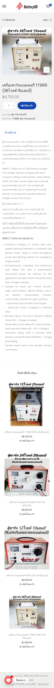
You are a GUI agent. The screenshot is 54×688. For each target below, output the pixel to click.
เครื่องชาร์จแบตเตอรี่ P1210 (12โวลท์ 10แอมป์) (27, 575)
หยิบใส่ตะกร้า (27, 105)
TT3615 (15, 118)
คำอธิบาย (10, 132)
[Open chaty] (8, 680)
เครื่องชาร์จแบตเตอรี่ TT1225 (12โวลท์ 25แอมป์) (27, 432)
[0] (48, 6)
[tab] (27, 133)
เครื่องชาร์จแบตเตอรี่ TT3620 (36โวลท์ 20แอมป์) (27, 636)
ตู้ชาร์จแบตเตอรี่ (18, 114)
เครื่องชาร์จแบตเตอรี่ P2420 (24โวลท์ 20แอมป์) (27, 504)
